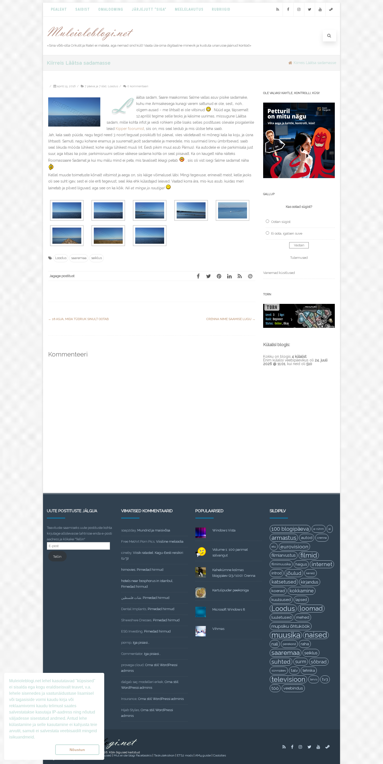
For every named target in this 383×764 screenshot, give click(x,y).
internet (322, 564)
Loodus (113, 86)
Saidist (82, 9)
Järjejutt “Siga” (149, 9)
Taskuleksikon (164, 755)
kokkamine (301, 590)
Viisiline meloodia (169, 541)
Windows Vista (224, 530)
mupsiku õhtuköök (290, 626)
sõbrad (319, 662)
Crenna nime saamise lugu (230, 319)
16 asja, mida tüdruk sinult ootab (78, 319)
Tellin (57, 557)
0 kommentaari (137, 86)
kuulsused (281, 599)
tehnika (308, 670)
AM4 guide (203, 755)
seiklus (96, 258)
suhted (281, 661)
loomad (311, 608)
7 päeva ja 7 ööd (95, 86)
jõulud (293, 573)
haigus (301, 564)
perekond (289, 644)
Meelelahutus (189, 9)
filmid (308, 555)
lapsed (301, 600)
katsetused (283, 582)
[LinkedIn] (229, 276)
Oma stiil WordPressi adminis (161, 699)
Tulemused (299, 258)
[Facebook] (288, 9)
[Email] (250, 276)
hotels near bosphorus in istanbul (146, 581)
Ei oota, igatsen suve (286, 233)
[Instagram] (299, 9)
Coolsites (219, 755)
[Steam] (331, 9)
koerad (278, 590)
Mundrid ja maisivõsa (153, 530)
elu (273, 546)
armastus (283, 537)
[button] (31, 750)
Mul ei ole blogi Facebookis (133, 755)
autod (306, 537)
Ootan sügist (281, 222)
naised (316, 635)
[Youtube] (320, 9)
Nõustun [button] (77, 750)
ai (330, 528)
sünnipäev (278, 670)
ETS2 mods (185, 755)
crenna (322, 538)
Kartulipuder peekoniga (230, 590)
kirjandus (309, 582)
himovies (128, 570)
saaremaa (79, 258)
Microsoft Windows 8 (228, 609)
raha (305, 644)
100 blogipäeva (290, 529)
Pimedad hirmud (150, 570)
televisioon (288, 679)
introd (276, 573)
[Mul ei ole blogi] (90, 41)
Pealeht (59, 9)
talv (294, 670)
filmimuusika (281, 564)
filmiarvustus (283, 555)
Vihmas (218, 629)
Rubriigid (221, 9)
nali (274, 644)
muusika (285, 635)
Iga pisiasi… (141, 642)
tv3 (325, 679)
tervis (313, 679)
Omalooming (110, 9)
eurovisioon (294, 546)
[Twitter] (309, 9)
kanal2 (310, 573)
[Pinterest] (219, 276)
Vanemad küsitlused (279, 273)
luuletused (281, 617)
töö (275, 688)
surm (300, 661)
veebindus (293, 688)
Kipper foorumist (130, 129)
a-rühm (318, 528)
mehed (302, 617)
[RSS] (277, 9)
